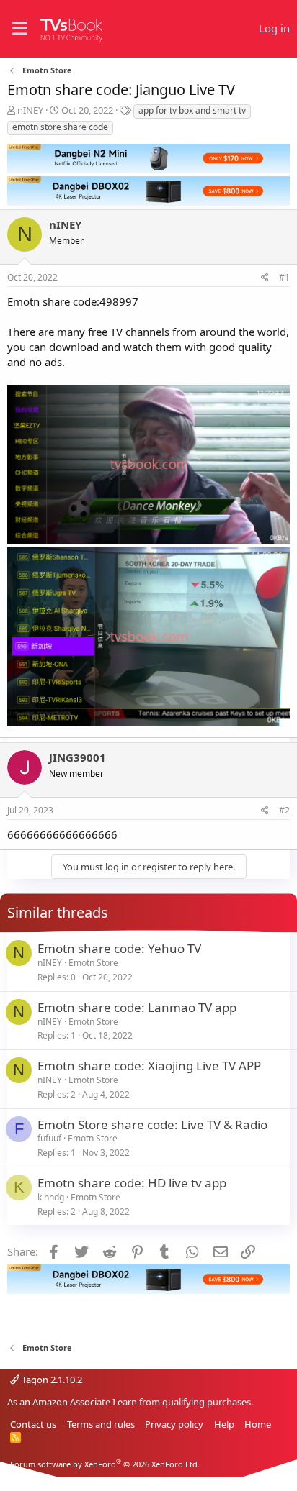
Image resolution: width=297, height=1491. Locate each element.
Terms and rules (101, 1424)
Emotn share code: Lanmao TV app (136, 1007)
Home (257, 1424)
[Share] (265, 278)
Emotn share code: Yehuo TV (119, 948)
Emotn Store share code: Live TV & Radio (152, 1124)
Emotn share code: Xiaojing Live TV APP (149, 1065)
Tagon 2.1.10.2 (50, 1379)
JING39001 (77, 757)
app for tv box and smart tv (192, 110)
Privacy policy (174, 1424)
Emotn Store (93, 963)
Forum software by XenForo (105, 1464)
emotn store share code (60, 127)
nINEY (30, 110)
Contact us (33, 1424)
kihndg (50, 1197)
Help (224, 1424)
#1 (284, 277)
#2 (284, 810)
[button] (20, 29)
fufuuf (49, 1138)
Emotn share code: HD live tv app (131, 1183)
